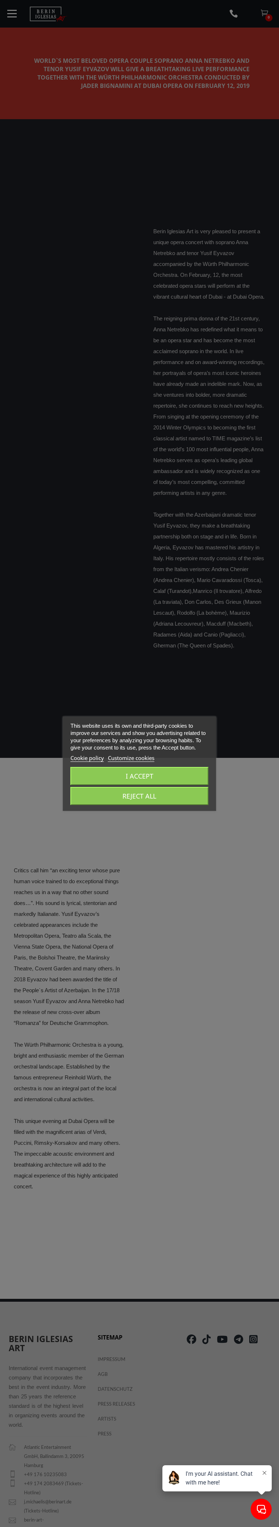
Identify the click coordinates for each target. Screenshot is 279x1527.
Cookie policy (87, 758)
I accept (139, 776)
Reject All (139, 796)
